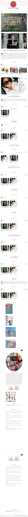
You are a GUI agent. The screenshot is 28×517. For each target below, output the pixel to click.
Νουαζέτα (3, 64)
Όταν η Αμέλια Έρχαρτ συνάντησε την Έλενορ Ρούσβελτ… (14, 19)
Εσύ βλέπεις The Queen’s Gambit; (16, 477)
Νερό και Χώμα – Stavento (14, 145)
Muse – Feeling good (14, 257)
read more (14, 25)
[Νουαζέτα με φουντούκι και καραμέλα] (14, 5)
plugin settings (11, 405)
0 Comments (16, 51)
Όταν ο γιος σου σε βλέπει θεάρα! (14, 96)
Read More (14, 61)
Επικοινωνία (19, 515)
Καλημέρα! (14, 279)
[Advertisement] (14, 442)
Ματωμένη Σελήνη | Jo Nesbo (5, 73)
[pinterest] (3, 515)
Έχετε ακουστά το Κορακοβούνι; (21, 74)
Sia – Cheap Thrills (14, 189)
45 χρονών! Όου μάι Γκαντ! (13, 429)
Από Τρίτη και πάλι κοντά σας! (14, 235)
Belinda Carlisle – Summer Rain (14, 167)
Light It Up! (14, 212)
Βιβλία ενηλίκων (11, 49)
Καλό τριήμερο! (14, 121)
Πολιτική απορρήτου (16, 515)
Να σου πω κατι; (16, 49)
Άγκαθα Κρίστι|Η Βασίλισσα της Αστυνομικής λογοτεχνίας (14, 50)
